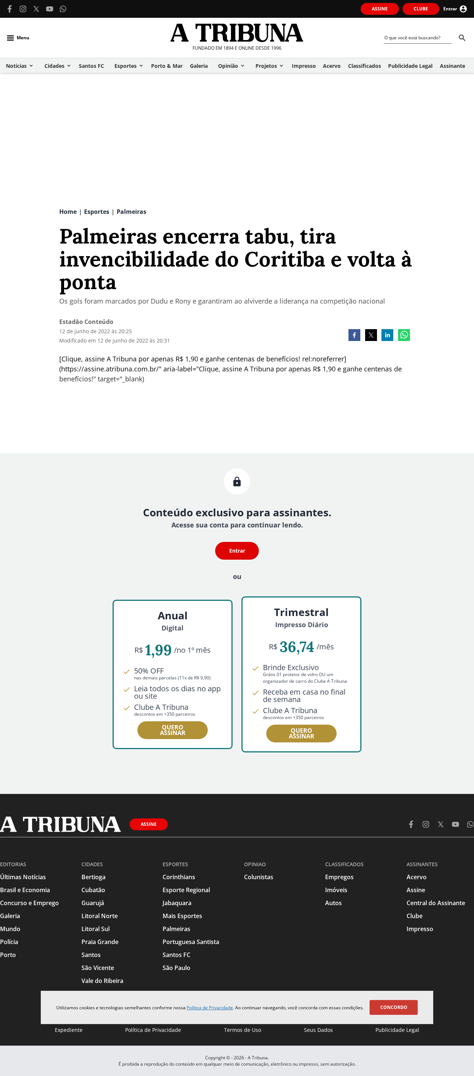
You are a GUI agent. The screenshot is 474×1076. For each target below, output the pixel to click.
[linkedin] (387, 335)
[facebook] (354, 335)
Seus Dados (318, 1029)
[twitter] (371, 335)
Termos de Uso (242, 1029)
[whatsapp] (404, 335)
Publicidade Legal (397, 1029)
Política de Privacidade (210, 1007)
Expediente (69, 1029)
